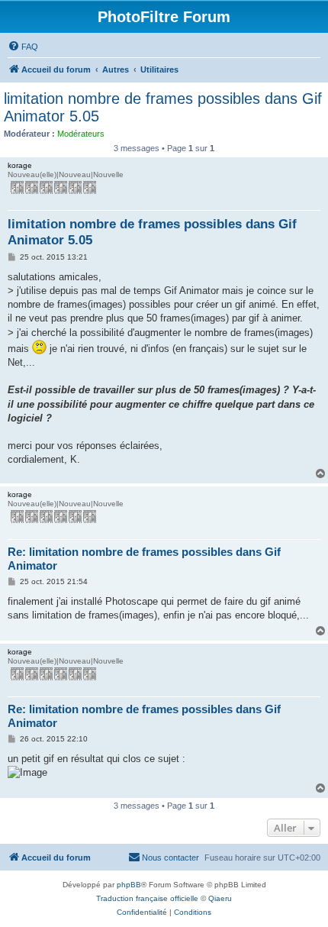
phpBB (129, 884)
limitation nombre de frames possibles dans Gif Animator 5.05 (163, 107)
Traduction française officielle (147, 898)
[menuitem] (23, 46)
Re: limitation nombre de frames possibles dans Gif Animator (144, 559)
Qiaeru (220, 898)
